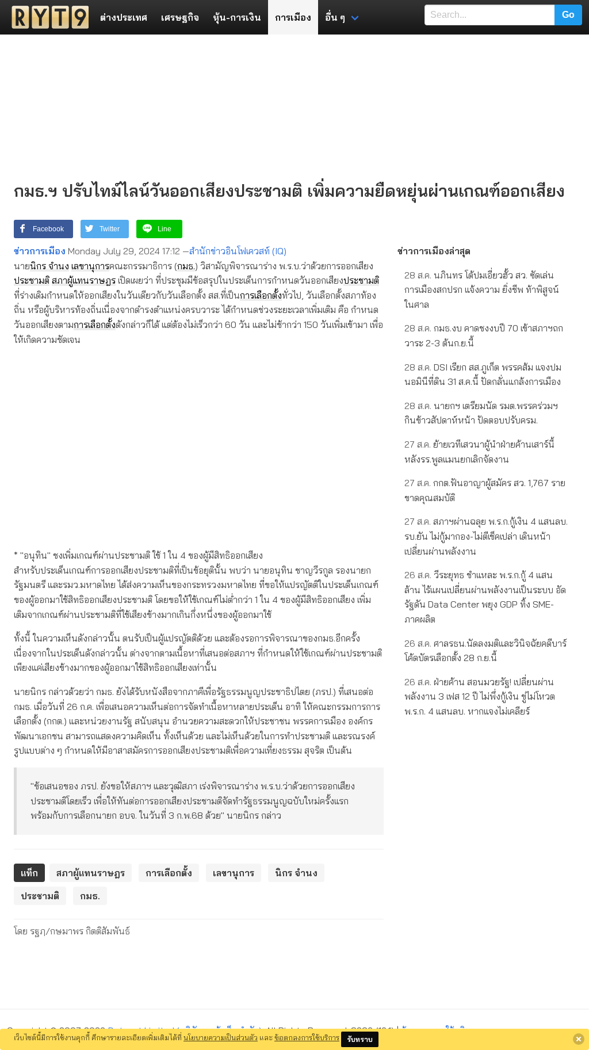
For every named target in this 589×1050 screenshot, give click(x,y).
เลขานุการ (90, 266)
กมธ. (186, 266)
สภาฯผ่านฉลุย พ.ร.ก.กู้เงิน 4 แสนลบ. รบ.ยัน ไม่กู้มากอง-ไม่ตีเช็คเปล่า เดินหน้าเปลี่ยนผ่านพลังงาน (486, 536)
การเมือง (293, 17)
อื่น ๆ (335, 17)
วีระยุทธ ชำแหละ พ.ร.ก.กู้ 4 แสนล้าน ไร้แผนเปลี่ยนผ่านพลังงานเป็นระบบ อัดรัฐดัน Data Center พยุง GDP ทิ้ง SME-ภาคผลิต (485, 597)
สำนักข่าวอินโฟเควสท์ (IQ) (237, 251)
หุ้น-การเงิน (237, 17)
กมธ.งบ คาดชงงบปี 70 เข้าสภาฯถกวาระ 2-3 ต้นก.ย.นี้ (483, 335)
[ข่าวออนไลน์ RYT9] (46, 17)
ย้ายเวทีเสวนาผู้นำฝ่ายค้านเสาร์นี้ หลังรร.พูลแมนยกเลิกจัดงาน (479, 451)
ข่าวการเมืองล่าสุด (434, 251)
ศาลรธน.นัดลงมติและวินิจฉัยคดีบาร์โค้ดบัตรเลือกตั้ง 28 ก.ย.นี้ (485, 650)
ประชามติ (31, 280)
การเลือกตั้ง (261, 295)
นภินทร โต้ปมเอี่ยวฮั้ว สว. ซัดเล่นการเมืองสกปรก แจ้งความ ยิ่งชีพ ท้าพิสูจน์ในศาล (481, 289)
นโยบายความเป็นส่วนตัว (220, 1037)
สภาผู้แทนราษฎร (84, 280)
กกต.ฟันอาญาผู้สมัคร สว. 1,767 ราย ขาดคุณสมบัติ (484, 490)
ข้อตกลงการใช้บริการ (306, 1037)
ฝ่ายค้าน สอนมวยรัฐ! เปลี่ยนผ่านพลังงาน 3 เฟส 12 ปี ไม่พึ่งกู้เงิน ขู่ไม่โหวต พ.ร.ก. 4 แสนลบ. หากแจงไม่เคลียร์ (479, 696)
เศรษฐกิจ (180, 17)
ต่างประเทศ (123, 17)
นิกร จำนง (49, 266)
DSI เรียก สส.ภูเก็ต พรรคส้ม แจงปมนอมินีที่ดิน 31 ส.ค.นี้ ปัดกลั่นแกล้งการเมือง (482, 374)
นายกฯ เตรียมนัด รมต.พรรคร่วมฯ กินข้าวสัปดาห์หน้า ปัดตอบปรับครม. (481, 413)
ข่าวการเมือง (40, 251)
